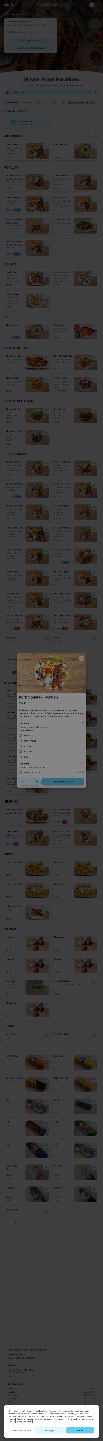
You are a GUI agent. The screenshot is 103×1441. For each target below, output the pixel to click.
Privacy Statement (24, 1421)
